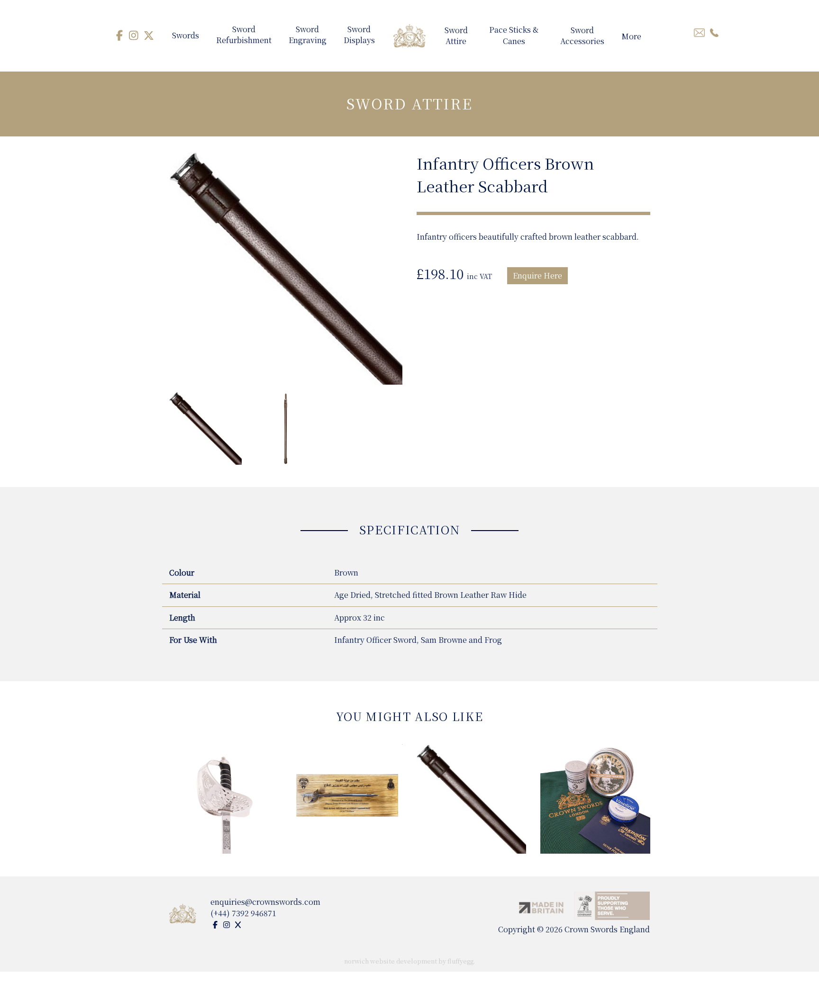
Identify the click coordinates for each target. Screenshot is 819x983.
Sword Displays (359, 35)
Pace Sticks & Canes (514, 35)
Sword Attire (456, 36)
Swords (185, 35)
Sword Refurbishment (244, 35)
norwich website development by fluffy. (409, 960)
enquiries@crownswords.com (265, 901)
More (631, 36)
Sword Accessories (582, 36)
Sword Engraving (308, 35)
